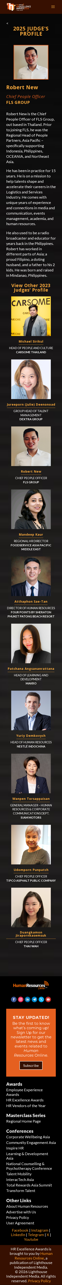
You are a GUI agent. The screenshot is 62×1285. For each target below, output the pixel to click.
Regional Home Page (23, 1121)
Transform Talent (20, 1190)
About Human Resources (27, 1206)
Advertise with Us (21, 1212)
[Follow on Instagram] (20, 999)
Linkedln (18, 1234)
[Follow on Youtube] (48, 999)
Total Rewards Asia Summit (29, 1185)
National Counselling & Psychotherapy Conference (29, 1165)
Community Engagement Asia (31, 1142)
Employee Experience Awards (24, 1092)
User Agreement (20, 1223)
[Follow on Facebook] (14, 999)
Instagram (39, 1230)
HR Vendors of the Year (26, 1105)
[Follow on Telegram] (34, 999)
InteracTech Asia (20, 1179)
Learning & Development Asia (27, 1155)
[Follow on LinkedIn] (27, 999)
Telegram (36, 1234)
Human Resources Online (34, 1255)
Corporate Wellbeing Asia (28, 1136)
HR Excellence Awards (25, 1100)
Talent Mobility (19, 1174)
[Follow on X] (41, 999)
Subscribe (31, 1065)
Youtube (31, 1239)
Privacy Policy (17, 1217)
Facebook (20, 1230)
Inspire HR (15, 1148)
